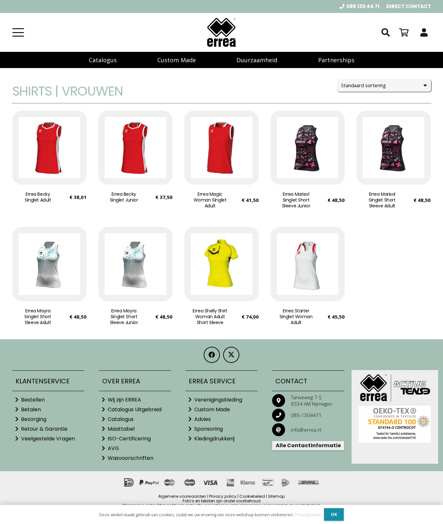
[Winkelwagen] (404, 32)
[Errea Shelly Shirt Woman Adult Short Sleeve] (221, 264)
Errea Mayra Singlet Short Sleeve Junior (124, 317)
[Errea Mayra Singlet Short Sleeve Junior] (135, 264)
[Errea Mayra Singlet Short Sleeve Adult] (49, 264)
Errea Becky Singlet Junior (124, 197)
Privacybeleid (308, 515)
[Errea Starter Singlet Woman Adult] (307, 264)
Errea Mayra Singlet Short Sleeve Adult (37, 317)
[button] (18, 32)
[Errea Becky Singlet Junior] (135, 147)
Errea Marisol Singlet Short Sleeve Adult (382, 200)
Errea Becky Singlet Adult (38, 197)
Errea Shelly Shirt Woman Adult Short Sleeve (210, 317)
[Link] (424, 32)
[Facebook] (212, 355)
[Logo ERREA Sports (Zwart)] (221, 32)
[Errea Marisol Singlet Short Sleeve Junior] (307, 147)
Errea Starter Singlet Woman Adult (296, 317)
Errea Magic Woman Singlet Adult (210, 200)
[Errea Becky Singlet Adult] (49, 147)
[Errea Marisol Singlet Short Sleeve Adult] (393, 147)
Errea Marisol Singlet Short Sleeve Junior (296, 200)
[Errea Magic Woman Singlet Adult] (221, 147)
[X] (231, 355)
